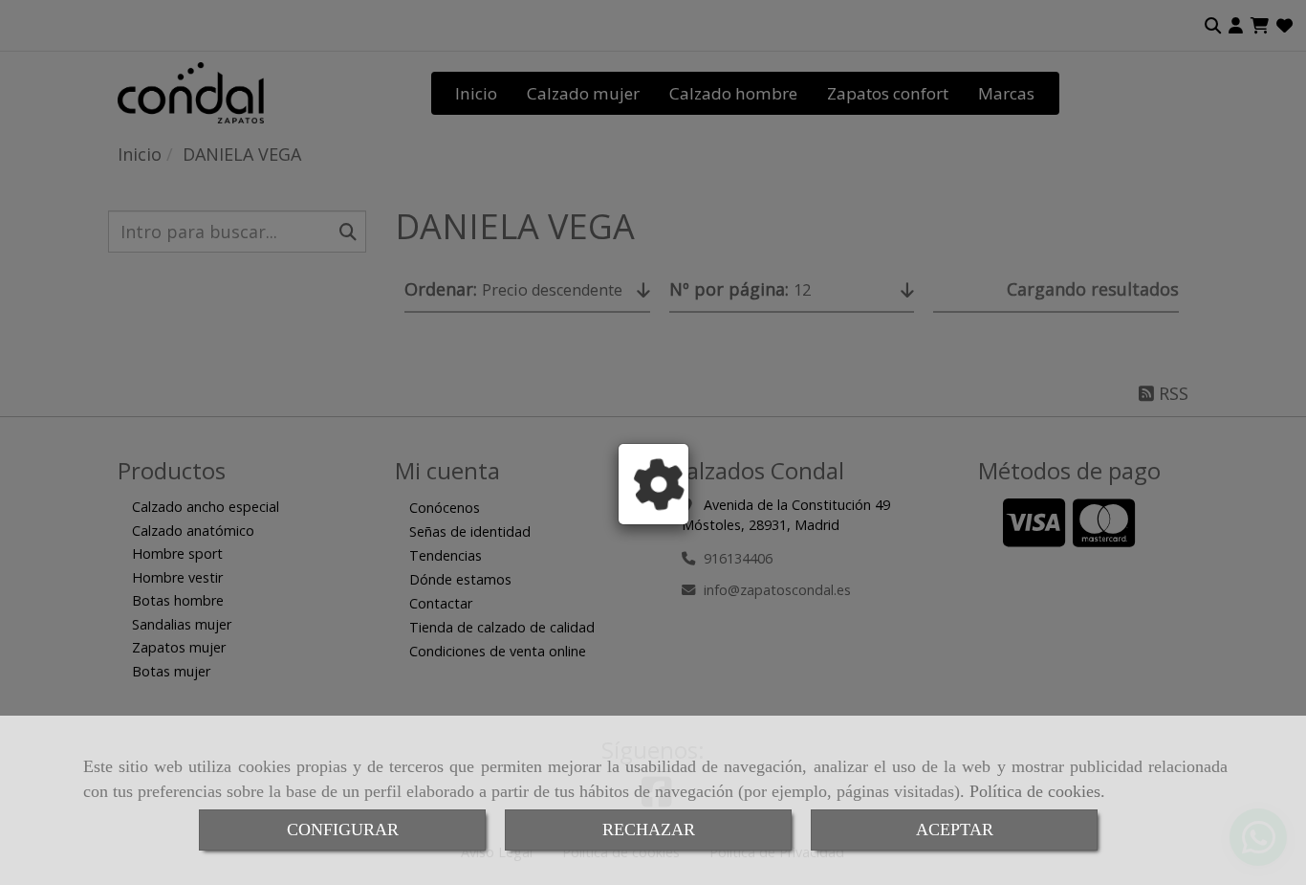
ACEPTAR (954, 829)
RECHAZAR (648, 829)
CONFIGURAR (343, 829)
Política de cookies (1034, 791)
